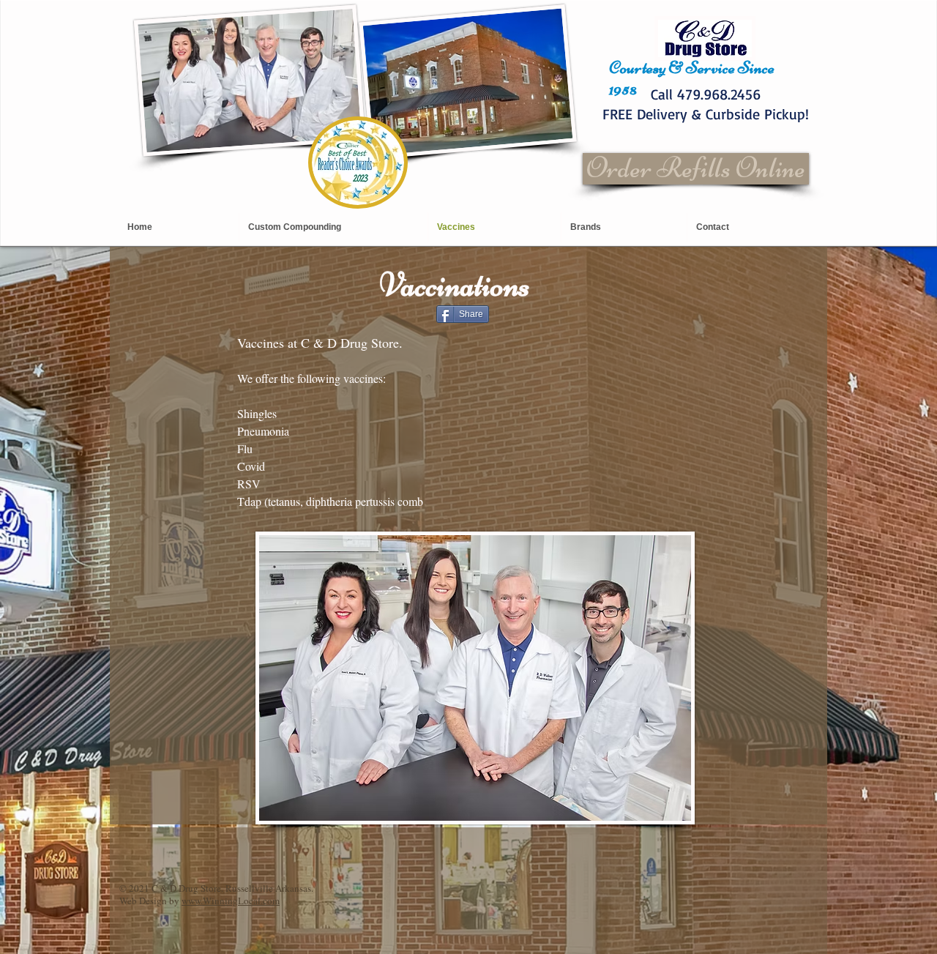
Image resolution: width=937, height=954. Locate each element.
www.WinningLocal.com (231, 900)
